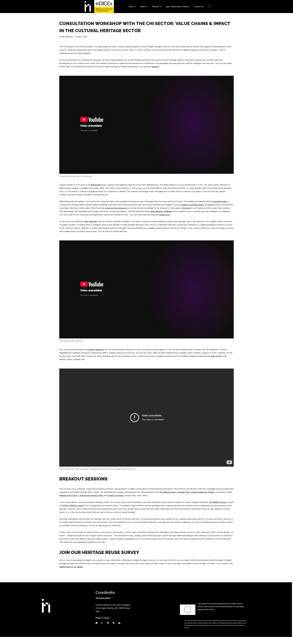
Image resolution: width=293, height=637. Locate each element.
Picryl (210, 205)
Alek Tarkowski (67, 37)
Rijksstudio (95, 185)
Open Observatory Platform (177, 6)
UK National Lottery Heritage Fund (174, 492)
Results (155, 6)
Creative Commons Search (192, 205)
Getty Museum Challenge (161, 211)
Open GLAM (215, 356)
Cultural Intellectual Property (203, 492)
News (142, 6)
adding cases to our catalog (71, 567)
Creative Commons (115, 495)
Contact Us (198, 6)
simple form (164, 215)
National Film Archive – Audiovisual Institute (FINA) (81, 495)
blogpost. (156, 67)
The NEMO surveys (217, 502)
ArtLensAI (186, 208)
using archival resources (116, 208)
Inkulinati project (220, 201)
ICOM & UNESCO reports (73, 505)
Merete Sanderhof (96, 350)
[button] (209, 6)
